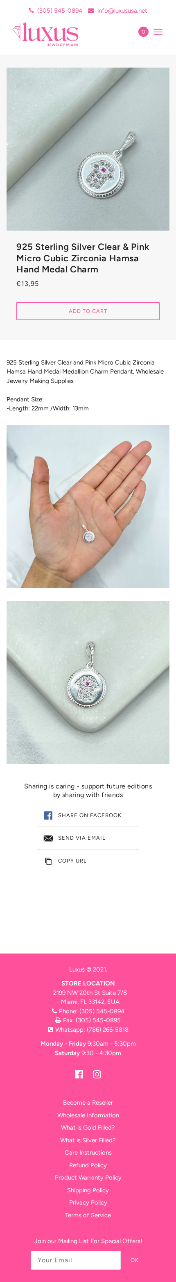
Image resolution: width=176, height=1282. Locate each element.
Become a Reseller (88, 1102)
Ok (135, 1260)
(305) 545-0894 (59, 10)
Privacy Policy (88, 1202)
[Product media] (88, 506)
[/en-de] (54, 34)
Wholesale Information (88, 1115)
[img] (79, 1074)
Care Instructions (88, 1152)
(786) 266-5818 (108, 1029)
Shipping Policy (88, 1190)
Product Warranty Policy (88, 1177)
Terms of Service (88, 1215)
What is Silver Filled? (88, 1140)
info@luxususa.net (122, 10)
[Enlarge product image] (88, 149)
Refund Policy (88, 1165)
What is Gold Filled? (88, 1127)
